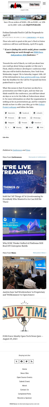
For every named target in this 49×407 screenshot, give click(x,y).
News (42, 37)
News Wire (25, 373)
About (24, 385)
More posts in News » (39, 253)
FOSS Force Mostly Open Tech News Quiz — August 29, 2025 (23, 337)
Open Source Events (24, 377)
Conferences (31, 37)
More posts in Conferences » (37, 157)
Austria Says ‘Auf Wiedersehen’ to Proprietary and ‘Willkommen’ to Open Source (24, 293)
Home (24, 369)
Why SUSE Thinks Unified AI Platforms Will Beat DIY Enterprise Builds (23, 244)
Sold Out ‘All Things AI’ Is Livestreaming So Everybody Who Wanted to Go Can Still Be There (23, 199)
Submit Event (24, 381)
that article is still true (30, 77)
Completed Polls (24, 394)
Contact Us (24, 389)
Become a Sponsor (24, 398)
